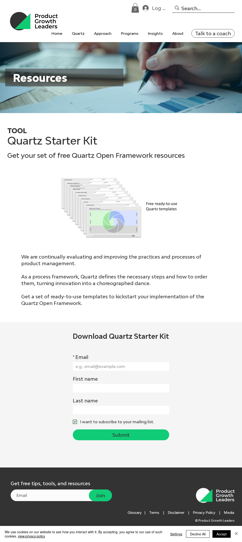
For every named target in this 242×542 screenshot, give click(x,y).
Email (80, 357)
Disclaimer (176, 513)
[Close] (236, 534)
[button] (135, 8)
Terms (154, 513)
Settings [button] (176, 534)
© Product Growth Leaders (215, 520)
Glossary (135, 513)
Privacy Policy (204, 513)
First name (85, 379)
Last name (85, 400)
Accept (221, 534)
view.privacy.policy (31, 536)
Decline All (198, 534)
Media (230, 513)
